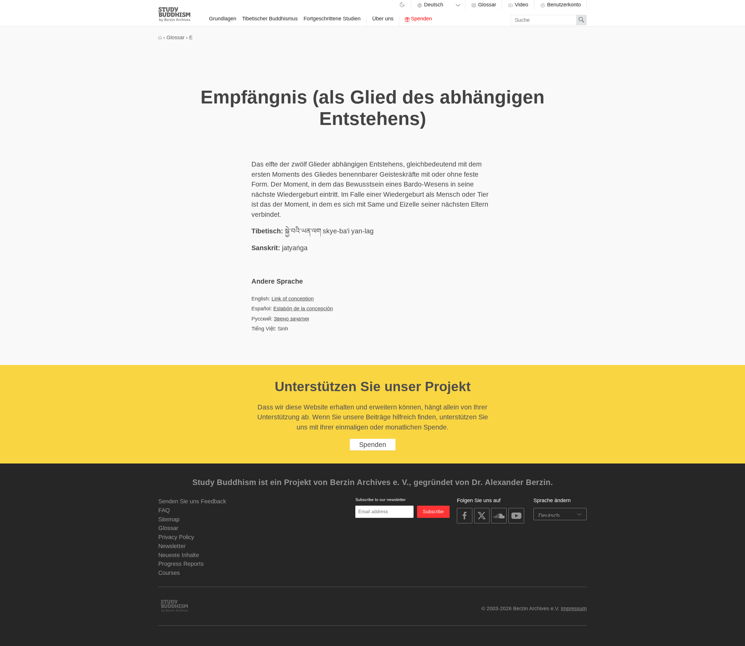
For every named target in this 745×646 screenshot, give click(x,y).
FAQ (164, 510)
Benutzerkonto (563, 5)
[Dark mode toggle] (402, 5)
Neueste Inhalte (178, 555)
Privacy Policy (176, 537)
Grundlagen (222, 19)
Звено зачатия (291, 319)
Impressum (574, 608)
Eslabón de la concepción (303, 308)
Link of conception (293, 299)
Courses (169, 572)
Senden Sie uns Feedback (192, 501)
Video (520, 5)
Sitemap (169, 519)
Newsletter (172, 546)
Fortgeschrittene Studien (332, 19)
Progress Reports (181, 563)
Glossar (486, 5)
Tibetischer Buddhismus (270, 19)
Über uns (382, 19)
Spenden (420, 19)
